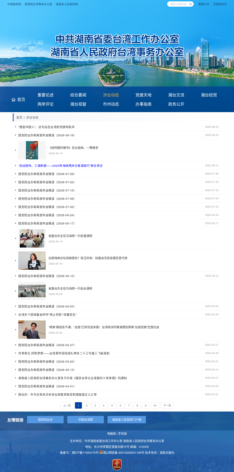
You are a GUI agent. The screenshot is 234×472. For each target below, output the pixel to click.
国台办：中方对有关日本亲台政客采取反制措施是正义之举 (57, 394)
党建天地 (143, 94)
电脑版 (111, 433)
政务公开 (176, 104)
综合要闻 (78, 94)
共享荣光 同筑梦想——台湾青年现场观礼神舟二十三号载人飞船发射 (64, 353)
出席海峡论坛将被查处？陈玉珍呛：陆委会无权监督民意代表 (87, 258)
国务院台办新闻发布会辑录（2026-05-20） (47, 361)
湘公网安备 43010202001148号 (123, 452)
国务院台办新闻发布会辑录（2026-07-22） (47, 182)
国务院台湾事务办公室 (38, 4)
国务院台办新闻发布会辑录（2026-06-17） (47, 223)
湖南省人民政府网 (67, 4)
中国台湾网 (85, 419)
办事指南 (143, 104)
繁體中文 (203, 4)
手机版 (122, 433)
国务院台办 (45, 419)
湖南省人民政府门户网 (126, 419)
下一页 (167, 405)
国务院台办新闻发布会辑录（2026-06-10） (47, 276)
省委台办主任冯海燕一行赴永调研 (70, 288)
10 (154, 405)
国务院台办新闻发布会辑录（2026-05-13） (47, 370)
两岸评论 (45, 104)
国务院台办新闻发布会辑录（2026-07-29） (47, 174)
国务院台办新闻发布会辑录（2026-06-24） (47, 215)
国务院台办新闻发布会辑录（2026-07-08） (47, 198)
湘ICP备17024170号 (85, 452)
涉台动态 (111, 94)
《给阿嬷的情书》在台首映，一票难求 (73, 147)
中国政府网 (14, 4)
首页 (21, 99)
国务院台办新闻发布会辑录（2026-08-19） (47, 135)
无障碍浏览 (220, 4)
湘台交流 (176, 94)
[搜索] (190, 4)
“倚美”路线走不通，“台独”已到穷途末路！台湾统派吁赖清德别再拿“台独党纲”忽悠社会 (103, 327)
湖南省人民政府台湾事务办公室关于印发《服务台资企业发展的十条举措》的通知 (72, 378)
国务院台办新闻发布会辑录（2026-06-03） (47, 306)
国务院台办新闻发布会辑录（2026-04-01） (47, 386)
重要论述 (45, 94)
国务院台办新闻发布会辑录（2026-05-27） (47, 345)
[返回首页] (117, 57)
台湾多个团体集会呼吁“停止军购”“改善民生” (47, 314)
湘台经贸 (209, 94)
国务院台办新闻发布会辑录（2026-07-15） (47, 190)
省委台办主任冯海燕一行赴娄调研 (70, 236)
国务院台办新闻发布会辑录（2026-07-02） (47, 207)
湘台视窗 (78, 104)
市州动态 (111, 104)
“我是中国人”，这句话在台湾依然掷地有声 (46, 127)
